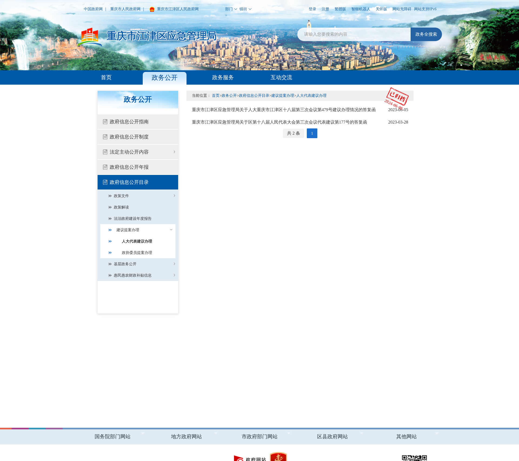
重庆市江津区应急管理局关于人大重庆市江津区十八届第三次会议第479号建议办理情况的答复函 (300, 109)
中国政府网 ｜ (96, 9)
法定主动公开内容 (129, 152)
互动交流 (281, 77)
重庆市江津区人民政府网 (177, 9)
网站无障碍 (401, 9)
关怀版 (381, 9)
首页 (106, 77)
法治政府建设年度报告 (133, 219)
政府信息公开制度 (129, 137)
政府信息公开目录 (129, 182)
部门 (229, 9)
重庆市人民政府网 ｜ (127, 9)
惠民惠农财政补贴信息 (133, 275)
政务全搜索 (426, 34)
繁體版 (340, 9)
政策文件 (121, 196)
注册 (325, 9)
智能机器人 (360, 9)
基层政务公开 (125, 264)
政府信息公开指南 (129, 121)
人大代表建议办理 (137, 241)
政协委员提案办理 (137, 253)
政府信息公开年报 (129, 167)
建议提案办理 (128, 230)
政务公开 (165, 77)
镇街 (243, 9)
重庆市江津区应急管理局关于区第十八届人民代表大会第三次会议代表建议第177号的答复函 (300, 122)
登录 (312, 9)
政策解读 (121, 207)
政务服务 (223, 77)
